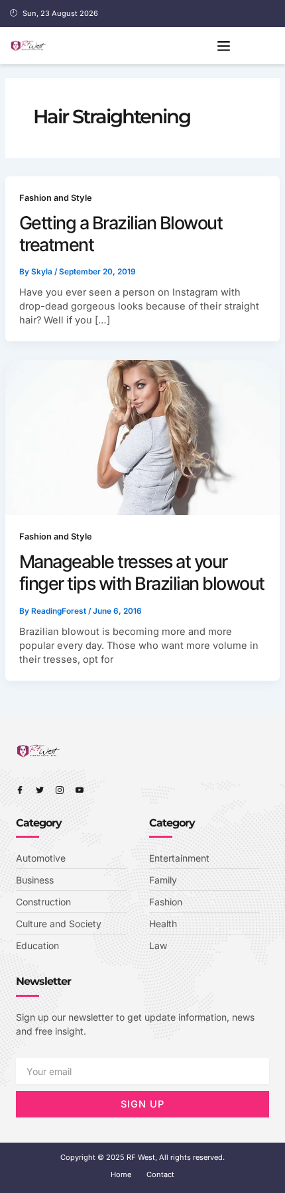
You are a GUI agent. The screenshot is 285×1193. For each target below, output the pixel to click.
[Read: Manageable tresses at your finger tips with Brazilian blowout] (142, 436)
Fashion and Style (55, 198)
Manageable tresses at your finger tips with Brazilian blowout (141, 573)
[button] (224, 45)
